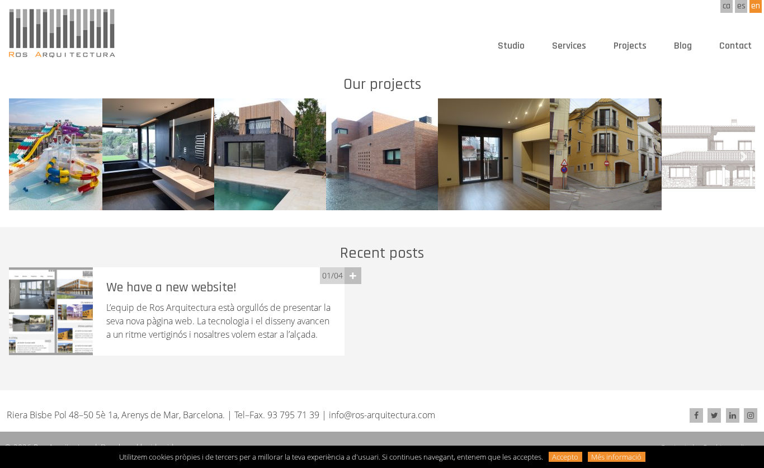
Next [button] (743, 157)
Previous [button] (20, 157)
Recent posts (382, 253)
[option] (158, 154)
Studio (511, 45)
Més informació (616, 457)
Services (569, 45)
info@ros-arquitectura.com (382, 415)
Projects (630, 45)
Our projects (382, 84)
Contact (735, 45)
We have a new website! (171, 287)
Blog (683, 45)
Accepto (565, 457)
